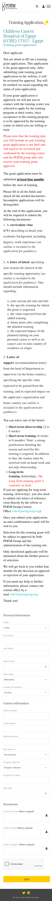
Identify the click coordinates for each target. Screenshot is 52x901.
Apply (27, 879)
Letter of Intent (18, 828)
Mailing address (10, 736)
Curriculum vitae (18, 811)
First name (8, 635)
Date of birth (9, 661)
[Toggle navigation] (48, 6)
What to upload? (26, 811)
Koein (37, 897)
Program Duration (11, 775)
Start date (7, 788)
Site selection (9, 749)
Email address (9, 723)
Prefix (6, 622)
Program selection (11, 762)
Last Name (8, 648)
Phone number (10, 710)
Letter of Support (19, 844)
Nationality (8, 674)
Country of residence (12, 687)
